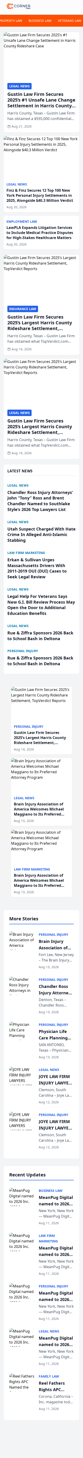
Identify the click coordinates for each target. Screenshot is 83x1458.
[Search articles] (77, 6)
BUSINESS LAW (40, 20)
